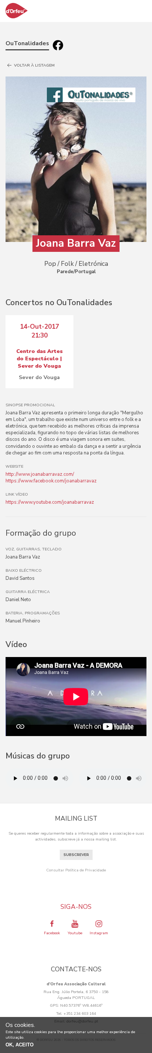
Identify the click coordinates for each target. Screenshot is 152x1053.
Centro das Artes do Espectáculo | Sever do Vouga (39, 358)
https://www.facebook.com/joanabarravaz (51, 481)
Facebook (52, 933)
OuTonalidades (27, 43)
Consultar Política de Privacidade (76, 870)
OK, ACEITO (20, 1044)
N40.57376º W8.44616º (81, 1005)
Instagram (99, 933)
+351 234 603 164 (79, 1013)
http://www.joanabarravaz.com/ (40, 474)
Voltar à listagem (34, 65)
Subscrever (76, 854)
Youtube (75, 933)
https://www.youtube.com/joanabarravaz (50, 502)
